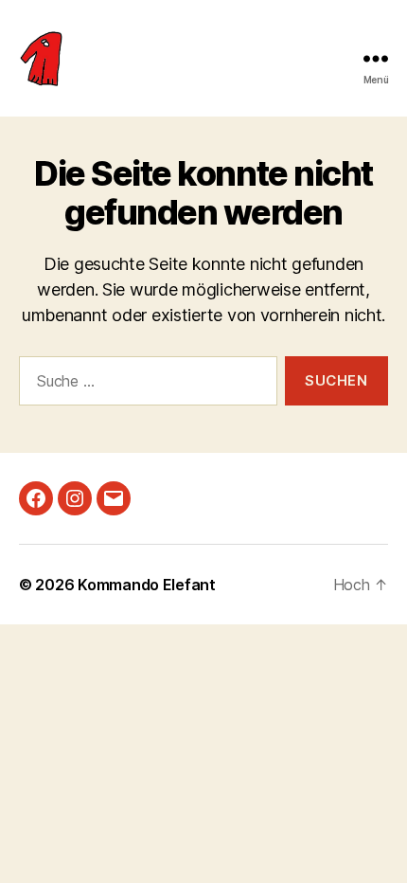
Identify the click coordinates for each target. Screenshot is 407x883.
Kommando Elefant (147, 584)
